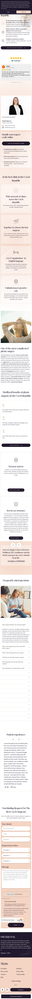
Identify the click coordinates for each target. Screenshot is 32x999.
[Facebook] (2, 990)
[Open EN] (16, 985)
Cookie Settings (16, 981)
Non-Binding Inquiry (16, 996)
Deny (8, 11)
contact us (19, 532)
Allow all (24, 11)
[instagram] (7, 990)
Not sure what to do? (10, 901)
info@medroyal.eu (8, 915)
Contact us (8, 469)
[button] (13, 545)
